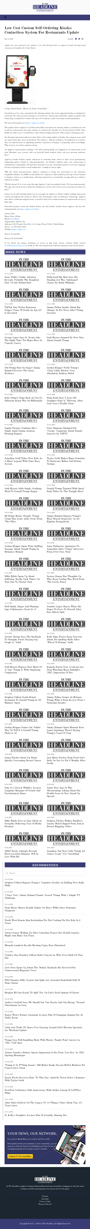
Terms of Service (45, 1204)
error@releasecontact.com (15, 246)
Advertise (45, 1199)
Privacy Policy (45, 1202)
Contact (45, 1196)
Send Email (14, 219)
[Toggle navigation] (5, 17)
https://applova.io (19, 229)
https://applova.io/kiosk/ (35, 123)
